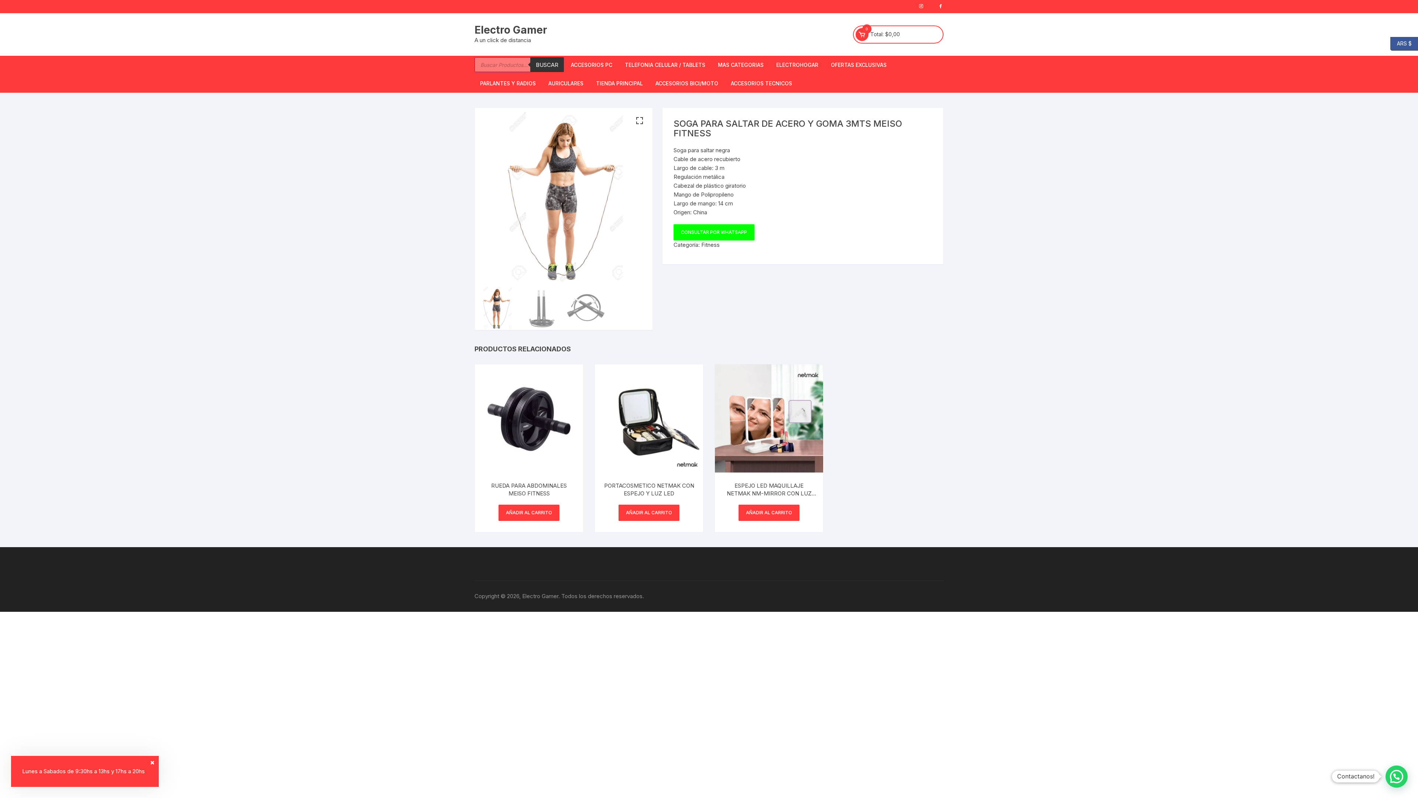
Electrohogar (797, 65)
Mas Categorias (741, 65)
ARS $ (1401, 43)
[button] (639, 120)
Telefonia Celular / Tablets (665, 65)
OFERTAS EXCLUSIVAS (859, 65)
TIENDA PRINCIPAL (619, 83)
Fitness (710, 244)
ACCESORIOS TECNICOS (761, 83)
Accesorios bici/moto (686, 83)
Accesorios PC (591, 65)
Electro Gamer (511, 30)
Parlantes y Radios (508, 83)
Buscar (547, 64)
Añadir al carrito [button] (529, 512)
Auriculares (565, 83)
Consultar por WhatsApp (714, 232)
